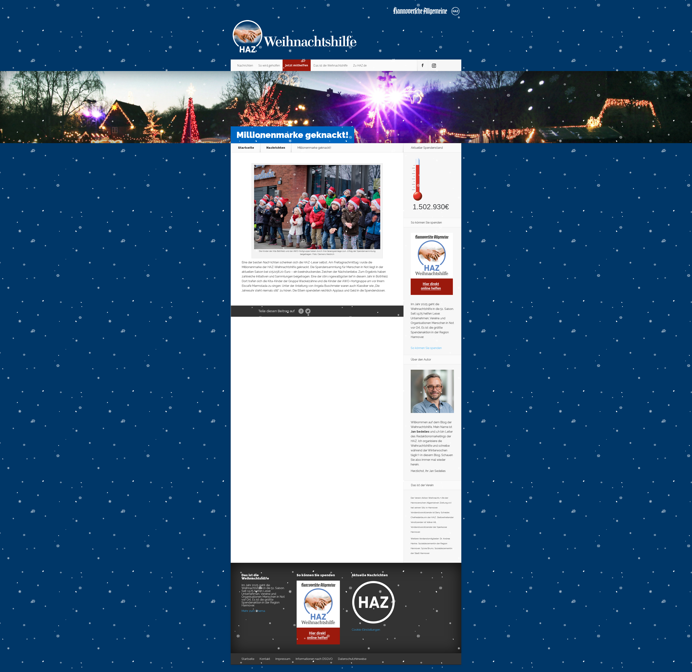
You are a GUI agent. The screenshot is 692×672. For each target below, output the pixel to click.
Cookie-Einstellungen (366, 629)
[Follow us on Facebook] (422, 65)
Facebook (301, 311)
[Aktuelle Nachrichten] (373, 602)
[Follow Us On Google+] (433, 65)
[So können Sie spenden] (432, 294)
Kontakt (265, 659)
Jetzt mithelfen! (670, 644)
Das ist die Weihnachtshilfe (330, 65)
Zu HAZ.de (360, 65)
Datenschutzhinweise (352, 659)
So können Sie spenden (426, 348)
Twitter (308, 311)
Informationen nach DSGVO (314, 659)
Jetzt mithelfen (296, 65)
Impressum (282, 659)
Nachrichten (245, 65)
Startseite (246, 147)
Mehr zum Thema (253, 611)
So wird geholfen (269, 65)
